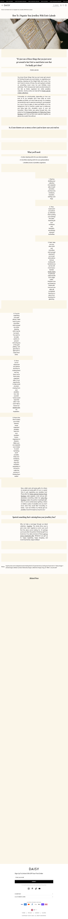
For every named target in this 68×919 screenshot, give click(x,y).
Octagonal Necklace (32, 112)
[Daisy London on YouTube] (39, 888)
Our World (7, 9)
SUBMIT (34, 881)
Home (2, 9)
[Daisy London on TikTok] (36, 889)
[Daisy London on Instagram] (29, 889)
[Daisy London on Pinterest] (32, 889)
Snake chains (51, 272)
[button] (66, 5)
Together (29, 526)
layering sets (16, 407)
